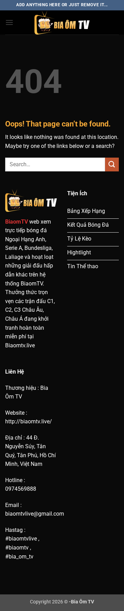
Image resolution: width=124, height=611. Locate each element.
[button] (9, 22)
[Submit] (112, 164)
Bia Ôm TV (82, 602)
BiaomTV (16, 221)
